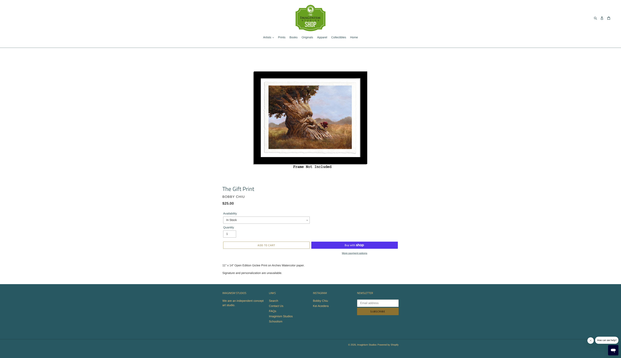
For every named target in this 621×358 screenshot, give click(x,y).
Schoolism (275, 321)
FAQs (272, 311)
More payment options (354, 253)
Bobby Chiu (320, 300)
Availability (230, 213)
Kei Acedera (321, 306)
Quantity (228, 227)
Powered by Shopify (388, 344)
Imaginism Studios (281, 316)
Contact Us (276, 306)
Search (273, 300)
